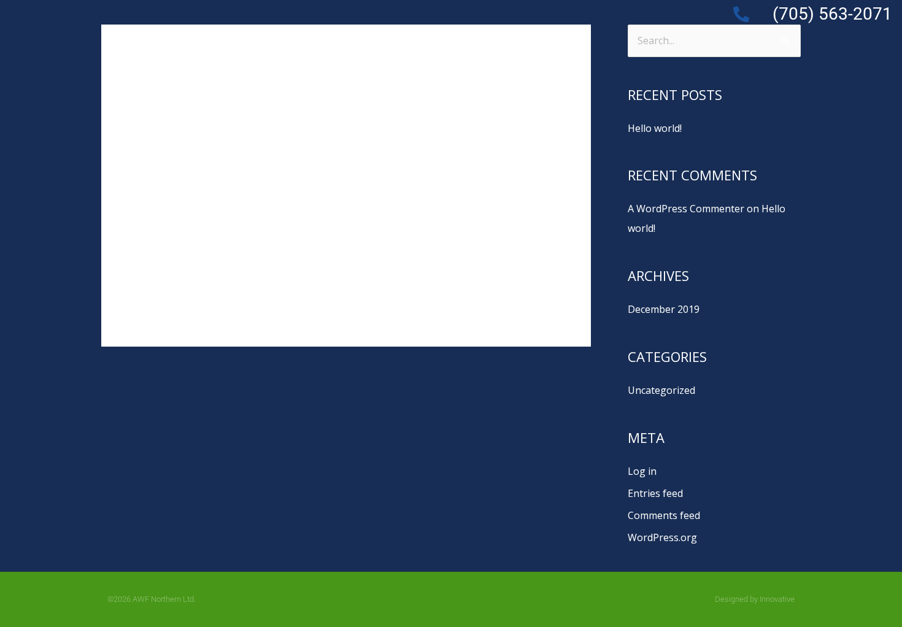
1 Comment (193, 203)
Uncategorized (262, 203)
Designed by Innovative (755, 599)
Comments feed (664, 515)
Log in (642, 471)
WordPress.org (662, 537)
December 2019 (664, 309)
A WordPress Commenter (686, 208)
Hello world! (226, 183)
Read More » (196, 277)
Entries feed (655, 493)
